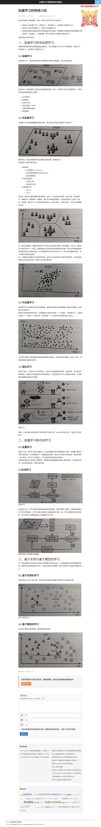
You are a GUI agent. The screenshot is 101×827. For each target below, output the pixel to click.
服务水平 (69, 802)
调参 (73, 807)
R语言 (36, 794)
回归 (43, 798)
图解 (46, 798)
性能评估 (42, 802)
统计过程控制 (63, 807)
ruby (33, 794)
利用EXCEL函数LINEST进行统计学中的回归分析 (67, 770)
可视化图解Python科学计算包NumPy (63, 776)
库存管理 (28, 802)
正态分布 (38, 807)
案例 (27, 806)
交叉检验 (76, 794)
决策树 (21, 798)
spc (62, 794)
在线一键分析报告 (57, 767)
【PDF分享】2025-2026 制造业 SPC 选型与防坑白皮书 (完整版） (40, 757)
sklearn (56, 794)
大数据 (55, 798)
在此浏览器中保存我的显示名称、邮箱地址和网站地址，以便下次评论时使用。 (49, 729)
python (27, 794)
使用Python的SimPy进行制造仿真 (62, 763)
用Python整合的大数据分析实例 (62, 779)
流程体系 (43, 807)
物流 (51, 807)
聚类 (69, 807)
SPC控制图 (67, 794)
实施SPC (71, 798)
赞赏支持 (27, 684)
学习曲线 (59, 798)
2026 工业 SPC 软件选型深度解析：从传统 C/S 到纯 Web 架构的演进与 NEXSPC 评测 (46, 751)
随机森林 (24, 810)
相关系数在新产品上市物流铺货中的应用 (64, 757)
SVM (73, 794)
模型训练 (33, 807)
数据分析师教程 (53, 802)
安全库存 (65, 798)
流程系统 (47, 807)
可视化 (33, 798)
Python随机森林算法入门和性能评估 (63, 754)
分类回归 (28, 798)
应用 (32, 16)
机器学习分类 (29, 671)
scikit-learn (44, 794)
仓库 (80, 794)
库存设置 (36, 802)
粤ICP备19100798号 (38, 824)
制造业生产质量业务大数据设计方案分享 (64, 760)
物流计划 (55, 807)
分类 (25, 798)
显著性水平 (64, 802)
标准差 (22, 807)
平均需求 (75, 798)
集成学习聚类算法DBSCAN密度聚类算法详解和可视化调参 (70, 751)
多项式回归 (50, 798)
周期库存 (38, 798)
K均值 (21, 794)
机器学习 (22, 671)
